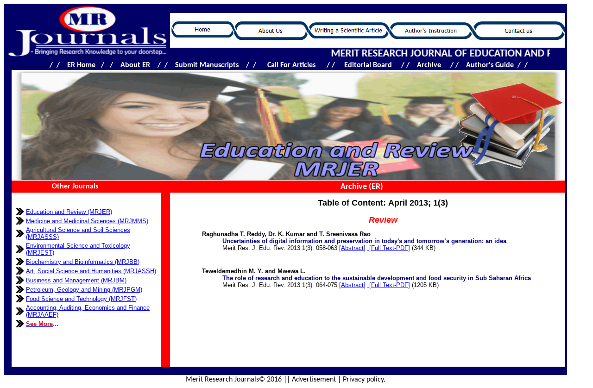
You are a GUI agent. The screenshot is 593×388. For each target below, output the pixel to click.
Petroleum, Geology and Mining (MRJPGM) (84, 289)
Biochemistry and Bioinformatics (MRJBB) (82, 261)
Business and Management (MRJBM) (76, 280)
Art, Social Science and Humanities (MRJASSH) (91, 271)
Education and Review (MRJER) (69, 211)
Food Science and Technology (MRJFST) (81, 298)
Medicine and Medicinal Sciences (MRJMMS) (87, 221)
